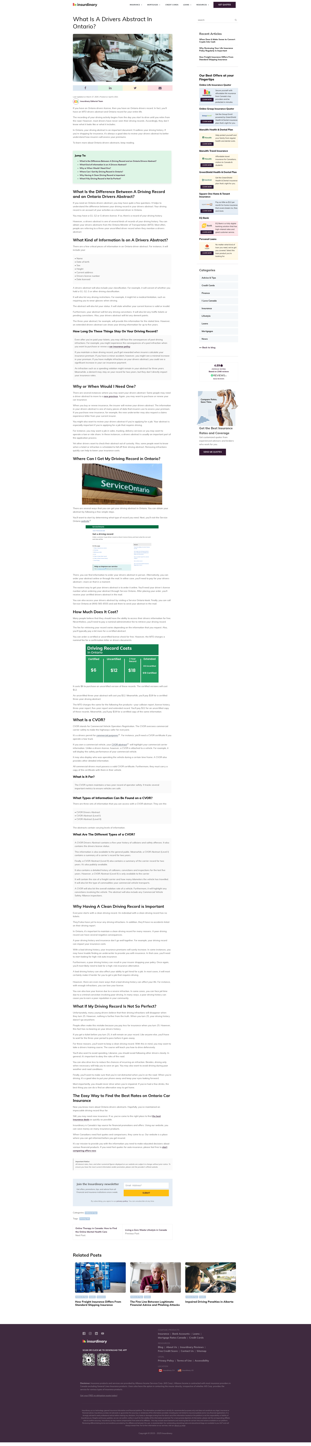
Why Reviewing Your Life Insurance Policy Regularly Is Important (216, 49)
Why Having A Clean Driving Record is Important (102, 175)
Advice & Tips (91, 1213)
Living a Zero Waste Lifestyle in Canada (146, 1230)
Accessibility (202, 1361)
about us (177, 1425)
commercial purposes (107, 735)
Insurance (135, 5)
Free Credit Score (168, 1351)
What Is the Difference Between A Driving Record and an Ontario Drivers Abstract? (118, 161)
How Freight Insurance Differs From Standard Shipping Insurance (216, 58)
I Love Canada (209, 301)
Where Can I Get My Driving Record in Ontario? (101, 172)
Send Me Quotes (212, 452)
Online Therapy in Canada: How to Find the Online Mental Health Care (96, 1230)
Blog (160, 1347)
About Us (171, 1347)
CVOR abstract (119, 745)
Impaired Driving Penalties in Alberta (209, 1302)
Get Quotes (224, 5)
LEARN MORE (207, 99)
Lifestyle (206, 316)
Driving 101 (84, 1219)
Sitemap (201, 1351)
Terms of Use (184, 1361)
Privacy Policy (166, 1361)
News (205, 339)
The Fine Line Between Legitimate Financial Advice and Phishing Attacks (155, 1303)
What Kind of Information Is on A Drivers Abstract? (103, 165)
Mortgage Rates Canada (172, 1338)
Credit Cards (171, 5)
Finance (206, 293)
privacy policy (122, 1201)
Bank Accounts (181, 1334)
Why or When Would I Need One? (95, 168)
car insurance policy (119, 347)
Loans (186, 5)
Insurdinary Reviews (192, 1347)
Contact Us (187, 1351)
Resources (201, 5)
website (85, 521)
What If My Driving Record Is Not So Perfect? (100, 179)
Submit (146, 1193)
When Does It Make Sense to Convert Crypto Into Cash (217, 41)
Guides (92, 1297)
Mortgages (152, 5)
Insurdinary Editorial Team (91, 101)
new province (111, 396)
